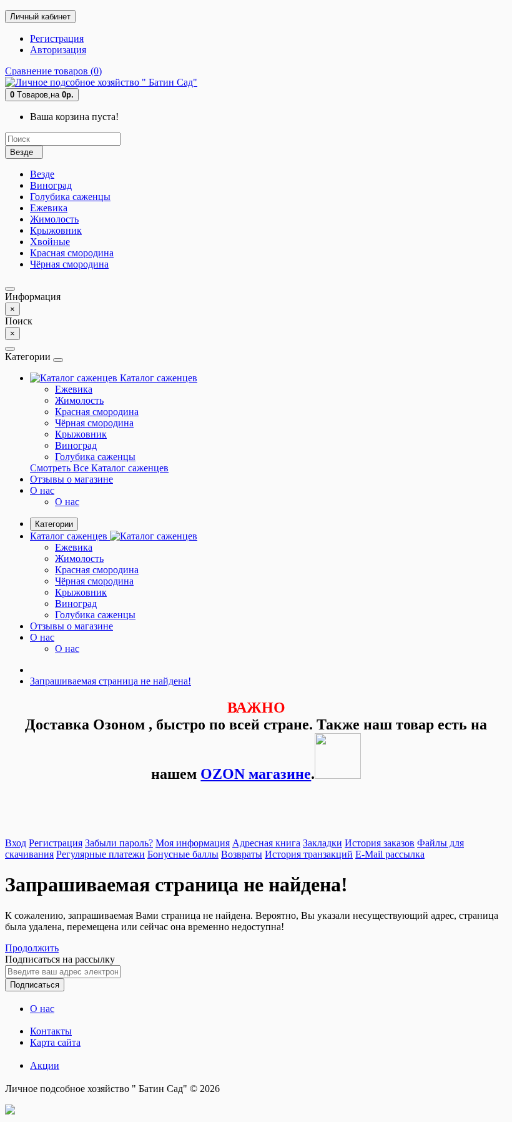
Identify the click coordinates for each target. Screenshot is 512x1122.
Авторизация (58, 49)
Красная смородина (72, 253)
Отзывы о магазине (71, 479)
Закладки (322, 843)
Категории (54, 524)
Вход (15, 843)
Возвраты (241, 854)
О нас (42, 490)
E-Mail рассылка (390, 854)
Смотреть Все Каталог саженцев (99, 468)
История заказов (380, 843)
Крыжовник (56, 230)
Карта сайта (55, 1042)
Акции (44, 1065)
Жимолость (54, 219)
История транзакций (309, 854)
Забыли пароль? (119, 843)
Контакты (51, 1031)
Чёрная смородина (69, 264)
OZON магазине (255, 774)
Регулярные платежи (100, 854)
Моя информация (192, 843)
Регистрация (57, 38)
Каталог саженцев (157, 378)
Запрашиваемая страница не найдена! (110, 681)
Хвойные (50, 241)
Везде (42, 174)
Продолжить (32, 948)
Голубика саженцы (70, 196)
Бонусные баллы (183, 854)
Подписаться (34, 984)
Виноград (51, 185)
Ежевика (48, 208)
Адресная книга (266, 843)
